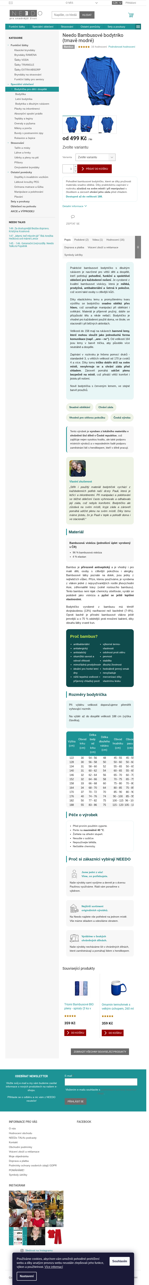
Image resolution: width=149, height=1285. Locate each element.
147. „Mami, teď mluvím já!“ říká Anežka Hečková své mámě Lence (31, 237)
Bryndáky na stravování (27, 74)
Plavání (18, 196)
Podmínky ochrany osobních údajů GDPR (33, 1165)
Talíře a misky (22, 147)
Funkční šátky (19, 45)
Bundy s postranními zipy (28, 133)
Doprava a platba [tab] (74, 247)
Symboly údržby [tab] (73, 254)
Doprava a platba (19, 1160)
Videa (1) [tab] (97, 239)
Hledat (87, 14)
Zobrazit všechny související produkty (100, 1051)
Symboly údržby (18, 1174)
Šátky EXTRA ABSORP (27, 69)
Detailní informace (73, 206)
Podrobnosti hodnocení (121, 46)
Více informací (54, 1266)
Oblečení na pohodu (23, 206)
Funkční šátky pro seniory (29, 79)
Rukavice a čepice (24, 138)
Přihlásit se (76, 1101)
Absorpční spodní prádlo (28, 113)
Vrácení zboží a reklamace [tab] (103, 247)
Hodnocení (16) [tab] (115, 239)
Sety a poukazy (20, 201)
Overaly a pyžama (24, 123)
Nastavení (27, 1276)
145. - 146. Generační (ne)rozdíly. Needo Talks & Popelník (31, 245)
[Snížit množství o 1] (75, 171)
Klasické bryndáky (24, 50)
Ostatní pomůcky (21, 172)
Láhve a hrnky (22, 152)
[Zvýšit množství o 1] (75, 167)
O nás (69, 2)
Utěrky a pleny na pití (26, 157)
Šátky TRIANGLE (24, 64)
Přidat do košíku (97, 168)
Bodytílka (20, 94)
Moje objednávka (19, 1156)
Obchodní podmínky (20, 1147)
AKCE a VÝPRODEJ (22, 211)
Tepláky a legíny (23, 118)
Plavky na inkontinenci (27, 108)
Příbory (18, 162)
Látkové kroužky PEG (26, 181)
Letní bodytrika (23, 99)
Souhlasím (119, 1261)
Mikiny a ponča (23, 128)
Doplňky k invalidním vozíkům (31, 177)
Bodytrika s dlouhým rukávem (32, 103)
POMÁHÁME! (16, 1170)
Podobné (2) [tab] (81, 239)
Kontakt (13, 1142)
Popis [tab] (67, 239)
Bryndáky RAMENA (25, 54)
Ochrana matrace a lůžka (28, 186)
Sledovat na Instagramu (39, 1250)
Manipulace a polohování (28, 191)
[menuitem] (17, 27)
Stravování (17, 142)
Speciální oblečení (22, 84)
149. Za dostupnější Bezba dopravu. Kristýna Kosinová (29, 230)
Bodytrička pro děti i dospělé (30, 89)
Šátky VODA (21, 59)
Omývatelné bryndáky (26, 167)
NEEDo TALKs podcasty (23, 1137)
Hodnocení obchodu (20, 1133)
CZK (115, 2)
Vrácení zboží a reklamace (24, 1151)
